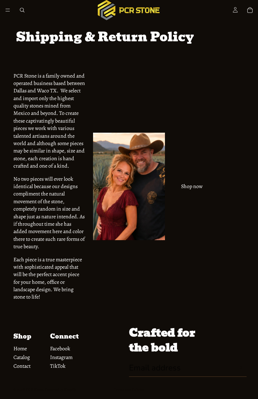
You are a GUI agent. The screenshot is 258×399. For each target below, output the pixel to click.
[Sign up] (239, 368)
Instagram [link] (61, 357)
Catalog (21, 357)
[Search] (22, 10)
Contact (22, 366)
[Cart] (250, 10)
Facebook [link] (60, 348)
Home (20, 348)
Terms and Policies (129, 389)
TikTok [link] (58, 366)
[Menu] (7, 10)
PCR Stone (34, 389)
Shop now (192, 186)
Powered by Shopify (60, 389)
